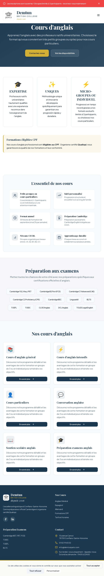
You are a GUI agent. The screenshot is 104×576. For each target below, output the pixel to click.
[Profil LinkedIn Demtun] (12, 519)
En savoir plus (24, 379)
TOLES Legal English (84, 307)
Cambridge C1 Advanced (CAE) (81, 291)
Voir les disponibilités (65, 53)
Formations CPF (62, 513)
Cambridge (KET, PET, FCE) (14, 535)
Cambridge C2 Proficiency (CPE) (26, 299)
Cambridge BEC (55, 299)
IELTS (89, 299)
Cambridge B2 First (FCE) (50, 291)
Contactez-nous (37, 53)
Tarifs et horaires (62, 517)
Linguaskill (74, 299)
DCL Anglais (63, 307)
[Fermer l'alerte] (99, 4)
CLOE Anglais (44, 307)
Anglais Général (61, 501)
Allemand (59, 509)
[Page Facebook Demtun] (5, 519)
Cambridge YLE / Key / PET (20, 291)
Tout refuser (35, 571)
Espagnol (59, 505)
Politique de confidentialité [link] (72, 571)
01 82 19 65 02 (65, 543)
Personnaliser (53, 571)
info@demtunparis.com (69, 547)
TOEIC (28, 307)
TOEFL (14, 307)
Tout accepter (93, 565)
